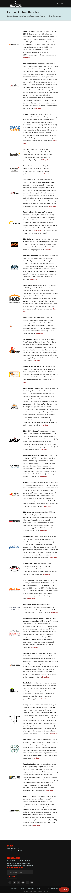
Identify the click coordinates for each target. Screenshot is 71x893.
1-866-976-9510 (20, 860)
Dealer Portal (52, 888)
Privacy (31, 888)
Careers (40, 888)
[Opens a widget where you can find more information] (64, 889)
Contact (14, 888)
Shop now (37, 230)
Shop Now (46, 160)
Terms (22, 888)
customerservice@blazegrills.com (19, 863)
